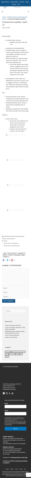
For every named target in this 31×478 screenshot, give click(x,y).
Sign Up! (15, 428)
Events (7, 354)
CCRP (5, 241)
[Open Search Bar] (28, 11)
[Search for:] (15, 311)
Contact (14, 4)
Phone (6, 410)
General (9, 238)
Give (19, 4)
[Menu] (14, 11)
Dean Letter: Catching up (11, 243)
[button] (4, 260)
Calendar (12, 469)
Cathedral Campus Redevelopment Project (18, 351)
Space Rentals (5, 2)
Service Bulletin (14, 2)
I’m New (7, 469)
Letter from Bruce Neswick (12, 335)
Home (4, 17)
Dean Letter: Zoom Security (12, 245)
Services (22, 2)
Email (6, 403)
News (13, 238)
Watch (27, 2)
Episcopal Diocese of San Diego (19, 457)
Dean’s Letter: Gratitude (11, 337)
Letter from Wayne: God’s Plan (13, 325)
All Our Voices (8, 351)
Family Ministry (12, 354)
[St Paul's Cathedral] (15, 6)
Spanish (7, 356)
